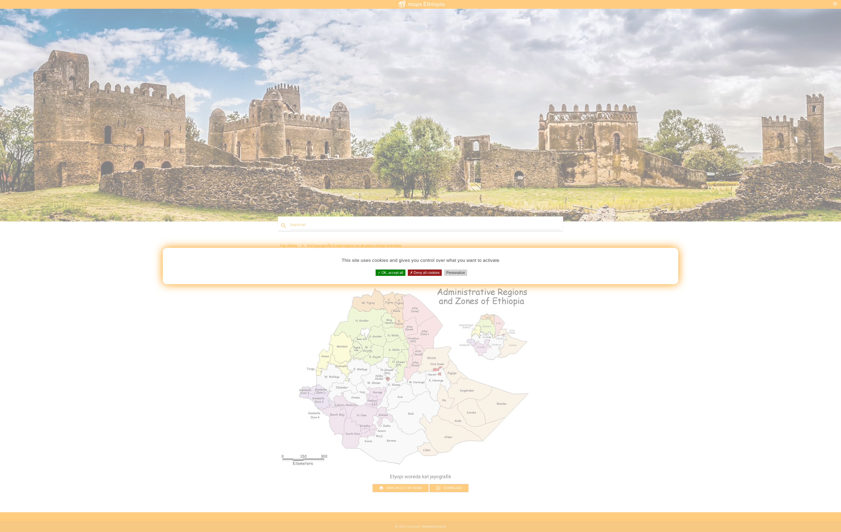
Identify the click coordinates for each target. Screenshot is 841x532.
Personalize (455, 273)
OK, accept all (392, 273)
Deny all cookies (426, 273)
